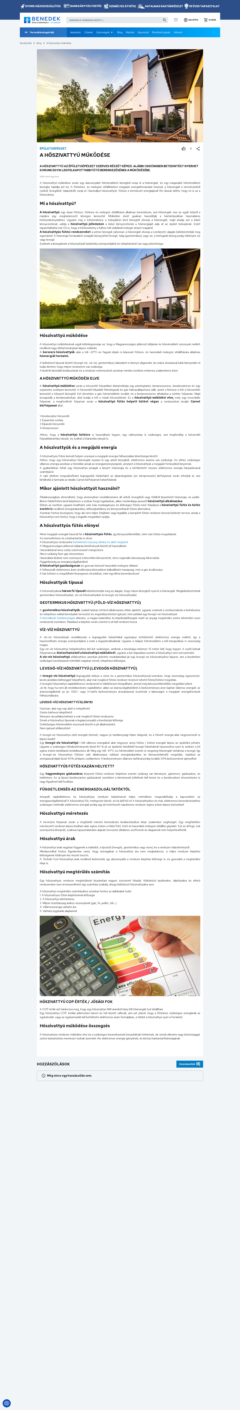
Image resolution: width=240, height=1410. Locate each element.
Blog (119, 32)
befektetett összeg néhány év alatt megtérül (100, 542)
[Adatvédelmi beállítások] (7, 1403)
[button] (191, 20)
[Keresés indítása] (165, 20)
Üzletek (88, 32)
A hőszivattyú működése (58, 43)
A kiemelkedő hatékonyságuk (57, 618)
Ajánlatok (75, 32)
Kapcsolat (143, 32)
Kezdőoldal (26, 43)
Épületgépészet (53, 148)
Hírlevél (178, 32)
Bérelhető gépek (161, 32)
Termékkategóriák (42, 32)
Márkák (130, 32)
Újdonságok (103, 32)
